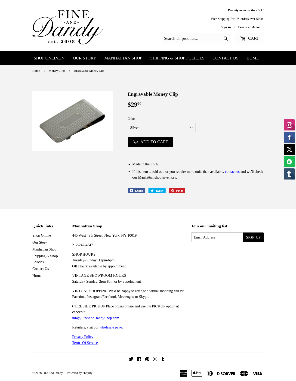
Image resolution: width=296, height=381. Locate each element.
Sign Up (253, 237)
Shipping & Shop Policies (177, 58)
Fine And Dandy (53, 373)
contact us (232, 171)
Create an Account (251, 27)
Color (131, 119)
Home (253, 58)
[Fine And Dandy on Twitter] (131, 360)
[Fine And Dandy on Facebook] (139, 360)
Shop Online (48, 58)
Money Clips (57, 70)
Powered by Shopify (79, 373)
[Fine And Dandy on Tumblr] (163, 360)
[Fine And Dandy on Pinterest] (147, 360)
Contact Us (225, 58)
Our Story (84, 58)
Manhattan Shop (123, 58)
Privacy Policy (82, 337)
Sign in (226, 27)
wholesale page (110, 327)
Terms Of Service (85, 343)
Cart (253, 38)
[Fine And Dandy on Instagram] (155, 360)
